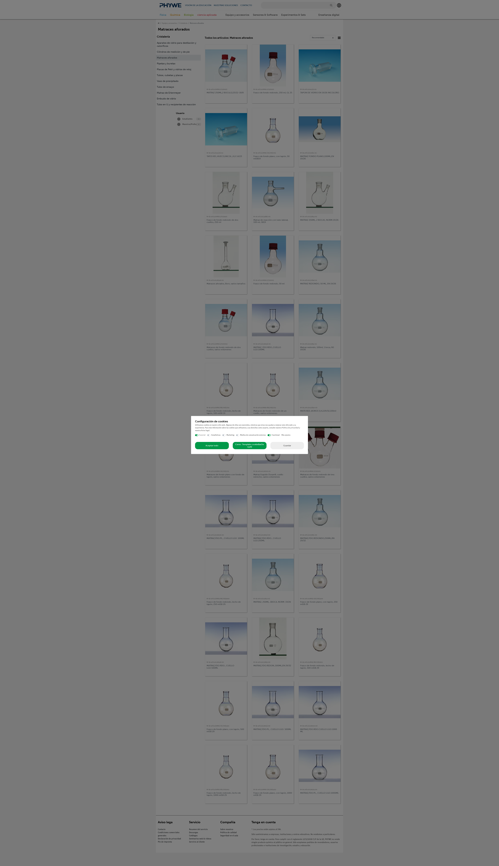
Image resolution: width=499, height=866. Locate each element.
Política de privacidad (290, 428)
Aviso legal (205, 431)
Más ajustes (285, 435)
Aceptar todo (212, 445)
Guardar (287, 445)
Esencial (202, 435)
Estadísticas (216, 435)
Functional (276, 435)
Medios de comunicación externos (253, 435)
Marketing (230, 435)
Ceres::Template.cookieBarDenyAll (249, 445)
